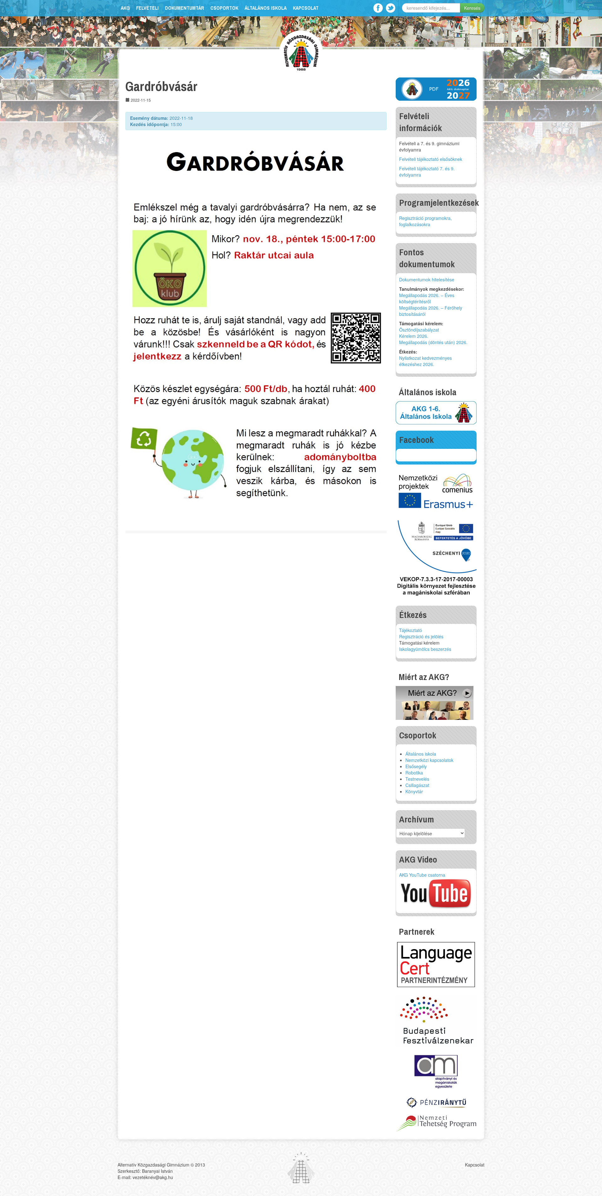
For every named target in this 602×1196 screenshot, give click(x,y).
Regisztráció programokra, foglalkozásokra (425, 221)
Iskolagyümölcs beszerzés (425, 649)
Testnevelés (417, 779)
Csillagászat (417, 785)
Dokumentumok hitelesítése (426, 279)
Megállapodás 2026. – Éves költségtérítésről (426, 298)
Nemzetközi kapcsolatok (429, 760)
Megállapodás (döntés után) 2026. (433, 342)
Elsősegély (416, 766)
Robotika (414, 772)
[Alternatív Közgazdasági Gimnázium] (301, 52)
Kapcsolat (306, 8)
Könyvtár (414, 791)
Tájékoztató (410, 630)
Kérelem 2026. (413, 336)
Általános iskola (266, 8)
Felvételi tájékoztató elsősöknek (430, 159)
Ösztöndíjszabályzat (419, 330)
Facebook (378, 8)
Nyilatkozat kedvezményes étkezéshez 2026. (425, 361)
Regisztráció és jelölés (421, 636)
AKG (125, 8)
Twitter (390, 8)
